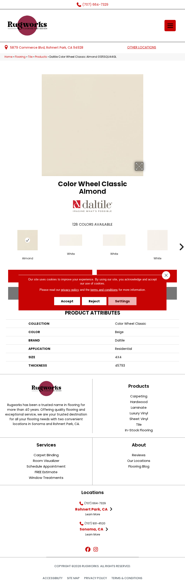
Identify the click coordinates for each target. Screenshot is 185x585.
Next (181, 240)
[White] (70, 240)
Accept (67, 301)
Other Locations (141, 47)
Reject (94, 301)
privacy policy (70, 289)
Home (8, 57)
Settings (122, 301)
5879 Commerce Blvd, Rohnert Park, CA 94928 (46, 47)
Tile (30, 57)
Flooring (20, 57)
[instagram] (95, 549)
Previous (3, 240)
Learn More (92, 514)
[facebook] (88, 549)
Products (41, 57)
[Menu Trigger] (170, 25)
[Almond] (27, 240)
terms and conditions (104, 289)
